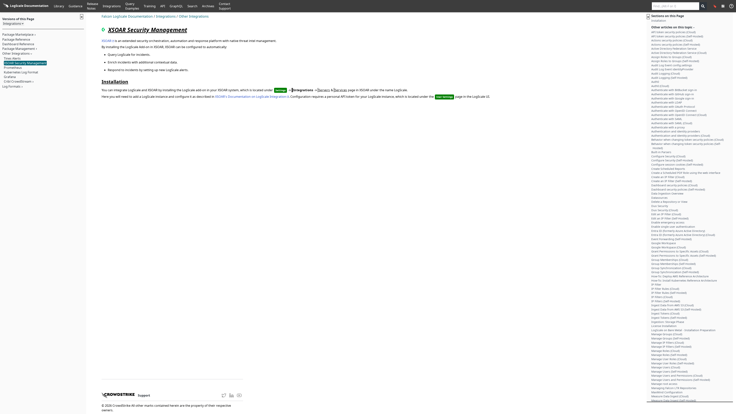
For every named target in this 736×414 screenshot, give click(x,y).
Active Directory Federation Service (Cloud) (678, 53)
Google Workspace (663, 243)
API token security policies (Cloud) (673, 32)
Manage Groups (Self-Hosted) (670, 338)
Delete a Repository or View (669, 202)
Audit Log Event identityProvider (672, 69)
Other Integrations (194, 16)
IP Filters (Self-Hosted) (665, 301)
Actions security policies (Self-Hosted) (675, 44)
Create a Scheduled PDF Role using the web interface (685, 173)
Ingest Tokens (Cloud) (665, 313)
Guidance (75, 6)
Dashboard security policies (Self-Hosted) (678, 189)
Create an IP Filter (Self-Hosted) (671, 181)
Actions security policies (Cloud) (671, 40)
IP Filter (656, 284)
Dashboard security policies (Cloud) (674, 185)
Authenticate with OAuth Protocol (673, 106)
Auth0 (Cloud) (660, 86)
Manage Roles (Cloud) (665, 351)
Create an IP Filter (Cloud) (667, 177)
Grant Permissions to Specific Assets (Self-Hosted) (683, 255)
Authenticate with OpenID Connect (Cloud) (678, 115)
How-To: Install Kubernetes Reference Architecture (684, 280)
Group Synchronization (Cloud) (671, 268)
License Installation (664, 326)
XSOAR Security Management (25, 63)
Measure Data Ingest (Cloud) (669, 396)
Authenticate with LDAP (666, 102)
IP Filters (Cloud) (662, 297)
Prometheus (13, 68)
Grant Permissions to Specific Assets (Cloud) (679, 251)
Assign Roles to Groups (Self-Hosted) (675, 61)
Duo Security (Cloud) (664, 210)
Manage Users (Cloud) (665, 367)
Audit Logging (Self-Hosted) (669, 78)
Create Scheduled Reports (668, 169)
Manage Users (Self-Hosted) (669, 371)
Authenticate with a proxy (668, 127)
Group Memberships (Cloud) (669, 260)
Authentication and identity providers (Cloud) (680, 135)
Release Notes (92, 6)
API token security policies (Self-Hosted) (677, 36)
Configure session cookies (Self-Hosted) (677, 164)
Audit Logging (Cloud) (665, 73)
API (162, 6)
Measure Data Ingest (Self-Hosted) (673, 400)
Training (150, 6)
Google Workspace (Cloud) (668, 247)
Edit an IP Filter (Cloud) (666, 214)
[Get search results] (703, 6)
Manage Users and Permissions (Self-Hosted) (680, 380)
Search (192, 6)
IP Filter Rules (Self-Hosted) (669, 293)
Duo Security (659, 206)
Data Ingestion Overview (667, 193)
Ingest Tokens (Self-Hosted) (669, 318)
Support (144, 395)
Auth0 (655, 82)
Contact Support (225, 6)
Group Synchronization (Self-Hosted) (675, 272)
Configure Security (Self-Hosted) (672, 160)
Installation (658, 20)
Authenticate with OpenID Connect (674, 111)
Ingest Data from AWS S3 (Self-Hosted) (676, 309)
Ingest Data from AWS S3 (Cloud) (672, 305)
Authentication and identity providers (675, 131)
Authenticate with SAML (666, 119)
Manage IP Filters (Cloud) (667, 342)
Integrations (112, 6)
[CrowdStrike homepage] (118, 395)
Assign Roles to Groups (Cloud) (671, 57)
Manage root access (664, 384)
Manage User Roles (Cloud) (669, 359)
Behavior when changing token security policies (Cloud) (687, 139)
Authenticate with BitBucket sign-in (674, 90)
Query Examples (132, 6)
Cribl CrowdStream (17, 81)
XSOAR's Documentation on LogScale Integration (250, 96)
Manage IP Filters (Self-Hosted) (671, 346)
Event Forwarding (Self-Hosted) (671, 239)
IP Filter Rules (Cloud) (665, 289)
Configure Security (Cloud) (668, 156)
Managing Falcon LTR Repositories (673, 388)
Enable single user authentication (673, 226)
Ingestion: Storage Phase (667, 322)
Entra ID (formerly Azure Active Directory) (678, 231)
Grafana (10, 77)
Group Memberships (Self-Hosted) (673, 264)
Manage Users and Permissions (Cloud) (676, 375)
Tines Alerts (12, 58)
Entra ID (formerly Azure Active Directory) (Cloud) (683, 235)
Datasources (659, 198)
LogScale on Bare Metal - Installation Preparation (683, 330)
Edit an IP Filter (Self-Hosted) (669, 218)
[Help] (731, 6)
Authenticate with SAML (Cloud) (671, 123)
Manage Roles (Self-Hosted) (669, 355)
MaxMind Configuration (667, 392)
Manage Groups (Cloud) (666, 334)
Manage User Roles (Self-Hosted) (672, 363)
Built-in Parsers (661, 152)
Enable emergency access (667, 222)
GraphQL (176, 6)
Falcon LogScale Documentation (127, 16)
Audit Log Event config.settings (671, 65)
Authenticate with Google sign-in (672, 98)
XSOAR (106, 41)
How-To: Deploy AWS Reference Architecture (680, 276)
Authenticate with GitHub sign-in (672, 94)
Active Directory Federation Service (674, 48)
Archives (208, 6)
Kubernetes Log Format (21, 72)
